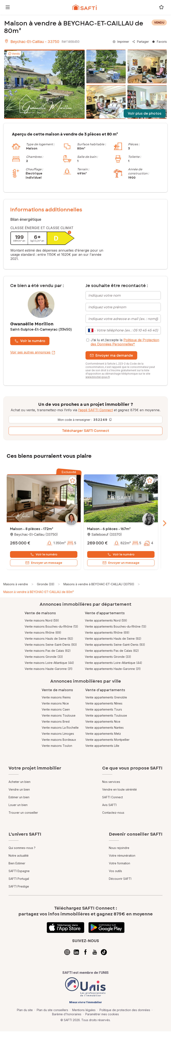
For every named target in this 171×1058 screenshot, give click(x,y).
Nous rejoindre (119, 848)
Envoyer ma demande (114, 355)
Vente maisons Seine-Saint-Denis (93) (51, 644)
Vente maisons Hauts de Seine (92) (49, 638)
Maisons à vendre (15, 584)
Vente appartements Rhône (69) (107, 632)
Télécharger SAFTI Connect (85, 430)
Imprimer (123, 41)
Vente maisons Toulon (57, 745)
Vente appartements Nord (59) (106, 620)
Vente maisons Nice (55, 703)
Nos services (111, 781)
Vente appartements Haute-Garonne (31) (113, 669)
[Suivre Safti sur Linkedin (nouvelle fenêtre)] (76, 952)
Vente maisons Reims (56, 697)
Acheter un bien (19, 781)
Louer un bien (18, 805)
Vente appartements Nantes (104, 727)
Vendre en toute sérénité (119, 789)
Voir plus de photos (144, 113)
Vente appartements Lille (102, 745)
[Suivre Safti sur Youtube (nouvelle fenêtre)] (94, 952)
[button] (44, 498)
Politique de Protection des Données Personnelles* (125, 342)
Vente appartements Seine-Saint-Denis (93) (115, 644)
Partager (143, 41)
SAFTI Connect (112, 797)
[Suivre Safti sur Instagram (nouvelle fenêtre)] (67, 952)
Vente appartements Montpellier (107, 739)
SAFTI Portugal (19, 878)
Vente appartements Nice (102, 721)
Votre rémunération (122, 855)
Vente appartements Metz (103, 733)
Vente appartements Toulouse (106, 715)
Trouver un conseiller (23, 812)
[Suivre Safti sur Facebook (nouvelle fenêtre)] (85, 952)
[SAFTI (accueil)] (84, 7)
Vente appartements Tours (103, 709)
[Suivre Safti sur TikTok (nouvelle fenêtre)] (104, 952)
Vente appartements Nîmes (103, 703)
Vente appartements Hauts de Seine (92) (113, 638)
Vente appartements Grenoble (106, 697)
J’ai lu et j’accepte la (125, 342)
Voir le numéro (32, 340)
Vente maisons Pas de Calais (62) (48, 650)
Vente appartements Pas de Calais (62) (112, 650)
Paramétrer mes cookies (102, 1014)
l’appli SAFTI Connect (95, 410)
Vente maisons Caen (56, 709)
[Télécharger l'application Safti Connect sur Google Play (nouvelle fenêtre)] (106, 927)
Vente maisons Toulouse (58, 715)
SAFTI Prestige (19, 886)
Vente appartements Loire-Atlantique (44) (113, 662)
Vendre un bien (19, 789)
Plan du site (25, 1010)
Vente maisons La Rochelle (60, 727)
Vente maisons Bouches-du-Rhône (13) (51, 626)
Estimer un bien (19, 797)
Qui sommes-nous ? (22, 848)
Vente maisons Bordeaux (59, 739)
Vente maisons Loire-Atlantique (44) (49, 662)
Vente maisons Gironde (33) (44, 656)
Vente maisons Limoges (58, 733)
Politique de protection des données (124, 1010)
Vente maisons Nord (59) (42, 620)
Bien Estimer (17, 863)
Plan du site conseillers (52, 1010)
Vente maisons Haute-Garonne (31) (49, 669)
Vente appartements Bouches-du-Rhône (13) (115, 626)
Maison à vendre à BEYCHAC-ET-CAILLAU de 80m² (38, 592)
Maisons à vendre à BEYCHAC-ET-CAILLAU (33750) (98, 584)
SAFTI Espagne (19, 871)
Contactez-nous (113, 812)
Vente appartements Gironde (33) (108, 656)
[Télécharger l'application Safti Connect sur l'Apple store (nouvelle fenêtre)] (65, 927)
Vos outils (115, 871)
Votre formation (119, 863)
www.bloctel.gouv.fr (98, 377)
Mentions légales (84, 1010)
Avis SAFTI (109, 805)
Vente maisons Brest (56, 721)
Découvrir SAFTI (120, 878)
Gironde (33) (45, 584)
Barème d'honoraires (66, 1014)
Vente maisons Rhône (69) (43, 632)
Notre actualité (19, 855)
